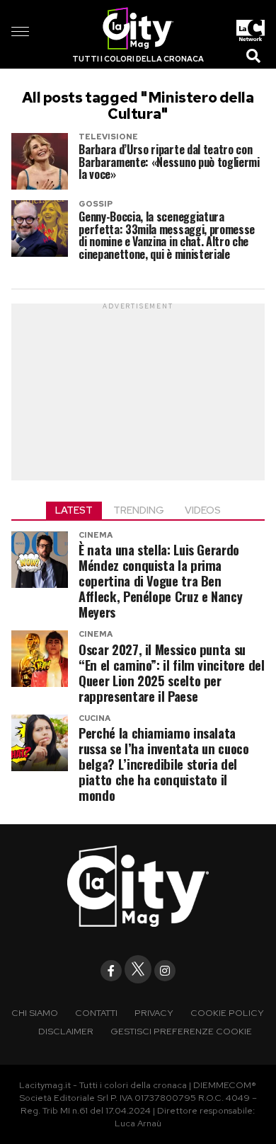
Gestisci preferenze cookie (181, 1031)
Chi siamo (34, 1013)
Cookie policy (227, 1013)
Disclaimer (65, 1031)
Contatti (96, 1013)
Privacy (153, 1013)
